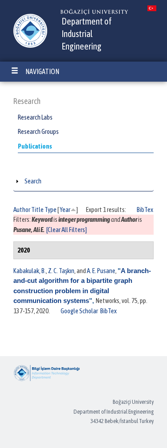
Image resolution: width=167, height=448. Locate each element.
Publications (35, 146)
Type (51, 209)
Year (65, 209)
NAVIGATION (42, 71)
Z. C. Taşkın (61, 270)
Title (37, 209)
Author (21, 209)
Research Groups (38, 131)
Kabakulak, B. (29, 270)
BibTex (145, 209)
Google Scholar (79, 311)
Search (32, 181)
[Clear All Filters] (66, 229)
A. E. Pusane (101, 270)
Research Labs (35, 117)
